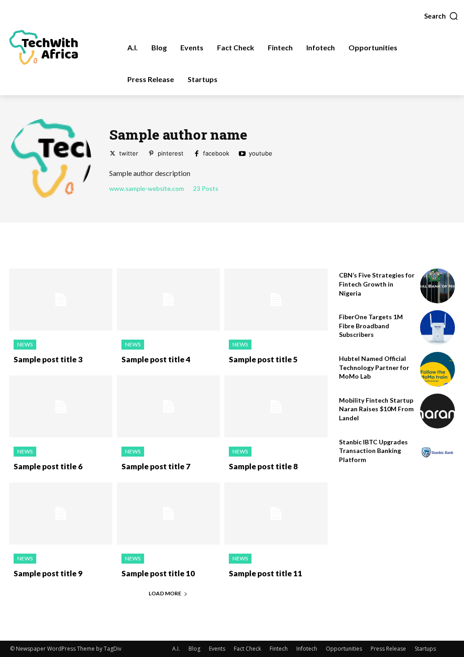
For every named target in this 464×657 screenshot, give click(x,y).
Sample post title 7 (155, 466)
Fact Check (247, 648)
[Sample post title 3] (60, 299)
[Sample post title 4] (168, 299)
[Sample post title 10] (168, 513)
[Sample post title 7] (168, 406)
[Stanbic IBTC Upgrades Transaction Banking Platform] (437, 452)
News (25, 344)
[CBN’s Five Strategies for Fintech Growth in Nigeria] (437, 285)
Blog (194, 648)
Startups (425, 648)
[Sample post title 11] (276, 513)
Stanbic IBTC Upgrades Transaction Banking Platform (373, 450)
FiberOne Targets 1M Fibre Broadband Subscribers (371, 325)
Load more (165, 593)
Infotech (306, 648)
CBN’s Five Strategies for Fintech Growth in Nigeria (377, 284)
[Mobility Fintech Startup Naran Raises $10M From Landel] (437, 411)
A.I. (176, 648)
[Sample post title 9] (60, 513)
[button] (441, 16)
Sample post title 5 (263, 359)
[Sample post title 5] (276, 299)
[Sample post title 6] (60, 406)
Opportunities (344, 648)
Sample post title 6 (48, 466)
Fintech (279, 648)
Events (217, 648)
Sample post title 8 (263, 466)
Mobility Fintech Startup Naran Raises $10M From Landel (376, 409)
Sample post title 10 (158, 573)
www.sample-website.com (146, 188)
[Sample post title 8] (276, 406)
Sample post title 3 (48, 359)
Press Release (388, 648)
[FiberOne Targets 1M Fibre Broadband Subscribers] (437, 327)
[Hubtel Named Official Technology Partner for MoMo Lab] (437, 369)
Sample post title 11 (265, 573)
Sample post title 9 (48, 573)
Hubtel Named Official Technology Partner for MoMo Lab (374, 367)
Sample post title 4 (155, 359)
